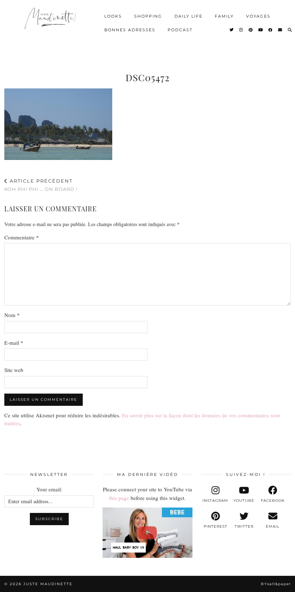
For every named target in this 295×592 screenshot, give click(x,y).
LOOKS (113, 16)
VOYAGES (258, 16)
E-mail (13, 342)
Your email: (49, 489)
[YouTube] (260, 30)
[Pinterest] (251, 30)
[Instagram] (241, 30)
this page (119, 497)
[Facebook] (270, 30)
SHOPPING (148, 16)
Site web (13, 369)
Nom (12, 314)
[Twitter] (232, 30)
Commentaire (21, 237)
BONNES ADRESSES (129, 29)
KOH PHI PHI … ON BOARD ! (40, 185)
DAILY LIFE (188, 16)
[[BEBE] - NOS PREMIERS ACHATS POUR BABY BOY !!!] (147, 533)
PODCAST (180, 29)
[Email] (280, 30)
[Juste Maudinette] (51, 22)
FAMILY (224, 16)
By (276, 584)
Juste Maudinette (48, 584)
